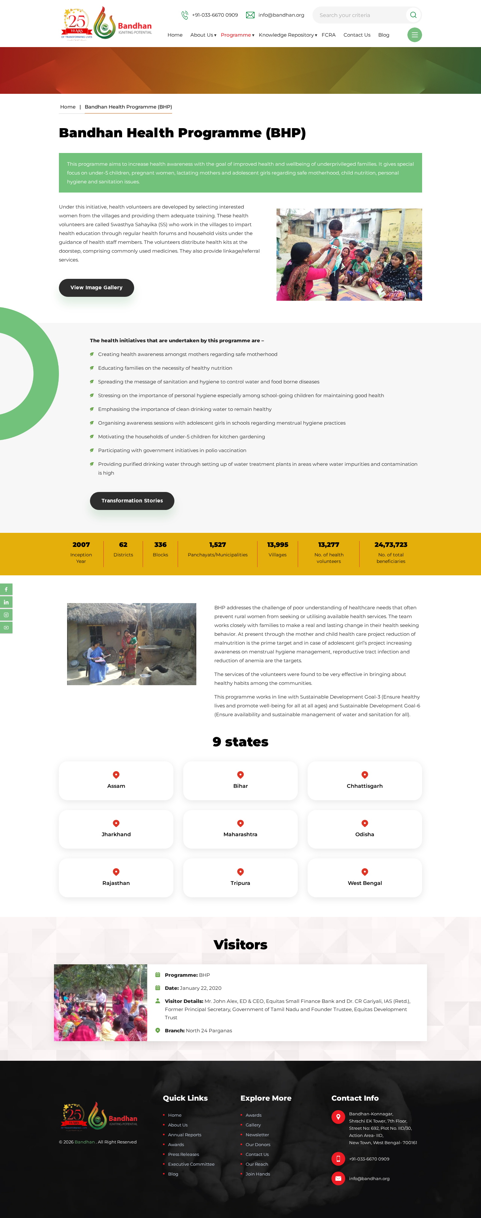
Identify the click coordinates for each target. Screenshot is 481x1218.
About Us (201, 35)
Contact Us (357, 35)
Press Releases (183, 1154)
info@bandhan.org (369, 1178)
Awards (176, 1144)
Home (175, 35)
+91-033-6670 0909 (369, 1158)
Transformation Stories (132, 501)
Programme (236, 35)
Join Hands (258, 1173)
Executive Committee (191, 1164)
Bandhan (85, 1141)
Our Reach (257, 1164)
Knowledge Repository (286, 35)
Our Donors (258, 1144)
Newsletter (257, 1134)
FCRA (329, 35)
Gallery (253, 1124)
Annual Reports (184, 1134)
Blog (383, 35)
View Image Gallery (96, 287)
